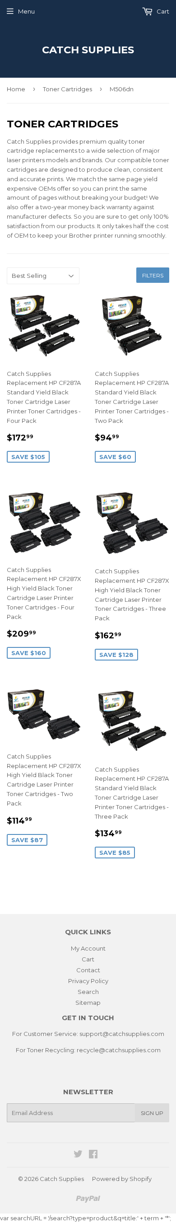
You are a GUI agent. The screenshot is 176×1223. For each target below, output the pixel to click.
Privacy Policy (88, 980)
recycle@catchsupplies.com (119, 1050)
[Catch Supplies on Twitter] (78, 1155)
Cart (162, 11)
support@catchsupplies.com (121, 1033)
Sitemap (88, 1002)
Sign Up (152, 1113)
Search (88, 991)
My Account (88, 948)
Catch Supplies (88, 49)
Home (16, 89)
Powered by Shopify (122, 1178)
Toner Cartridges (67, 89)
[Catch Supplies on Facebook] (93, 1155)
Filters (152, 275)
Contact (88, 970)
